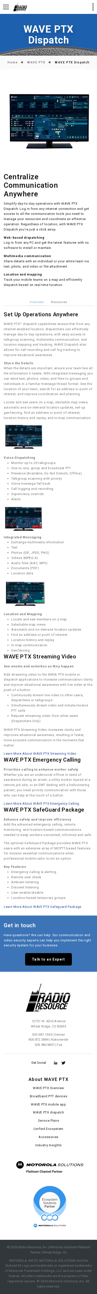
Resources (59, 302)
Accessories (48, 1137)
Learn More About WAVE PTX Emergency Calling (41, 803)
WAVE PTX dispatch (48, 1112)
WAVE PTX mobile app (48, 1104)
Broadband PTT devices (48, 1096)
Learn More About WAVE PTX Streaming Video (40, 753)
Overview (37, 302)
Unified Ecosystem (48, 1129)
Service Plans (48, 1120)
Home (12, 62)
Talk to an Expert (48, 959)
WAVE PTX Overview (48, 1088)
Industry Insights (48, 1145)
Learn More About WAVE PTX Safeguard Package (42, 907)
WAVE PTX (36, 62)
